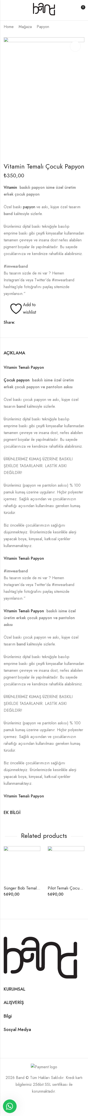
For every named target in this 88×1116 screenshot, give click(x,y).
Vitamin (12, 187)
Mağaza (25, 26)
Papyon (43, 26)
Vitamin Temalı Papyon (24, 367)
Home (9, 26)
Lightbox (75, 46)
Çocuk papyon (17, 380)
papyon (29, 207)
